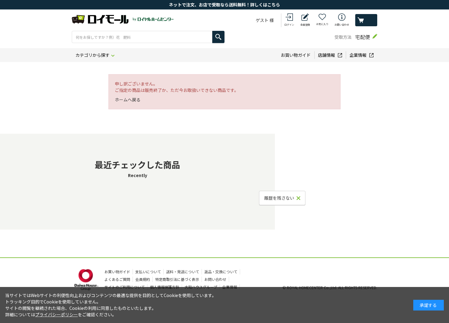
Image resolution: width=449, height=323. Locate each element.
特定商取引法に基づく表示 (177, 279)
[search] (218, 37)
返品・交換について (220, 271)
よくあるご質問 (117, 279)
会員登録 (305, 24)
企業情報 (358, 55)
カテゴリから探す (92, 55)
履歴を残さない (279, 198)
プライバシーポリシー (56, 314)
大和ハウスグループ (200, 286)
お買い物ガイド (296, 55)
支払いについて (148, 271)
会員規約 (142, 279)
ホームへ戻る (128, 99)
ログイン (289, 24)
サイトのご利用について (124, 286)
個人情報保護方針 (164, 286)
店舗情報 (326, 55)
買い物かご (366, 20)
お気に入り (322, 24)
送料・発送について (182, 271)
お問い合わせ (341, 24)
